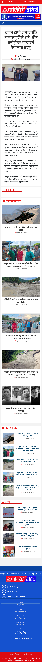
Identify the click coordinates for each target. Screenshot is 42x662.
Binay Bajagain (29, 660)
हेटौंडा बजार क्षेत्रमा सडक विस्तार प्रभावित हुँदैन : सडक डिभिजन (27, 508)
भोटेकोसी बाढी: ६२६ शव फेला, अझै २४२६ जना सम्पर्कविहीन (27, 460)
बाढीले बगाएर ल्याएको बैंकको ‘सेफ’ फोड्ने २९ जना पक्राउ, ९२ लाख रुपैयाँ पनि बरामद (27, 487)
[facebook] (21, 17)
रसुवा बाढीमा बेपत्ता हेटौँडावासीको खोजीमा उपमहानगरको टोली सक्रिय (27, 473)
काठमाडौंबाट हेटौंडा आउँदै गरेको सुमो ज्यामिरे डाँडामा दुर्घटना (27, 534)
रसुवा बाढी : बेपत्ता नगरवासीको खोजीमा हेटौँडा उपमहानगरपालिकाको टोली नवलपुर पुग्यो (27, 448)
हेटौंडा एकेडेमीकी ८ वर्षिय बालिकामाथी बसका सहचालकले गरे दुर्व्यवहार (27, 522)
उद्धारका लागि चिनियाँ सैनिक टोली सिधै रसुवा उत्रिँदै (27, 434)
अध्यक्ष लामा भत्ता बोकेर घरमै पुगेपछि (28, 547)
